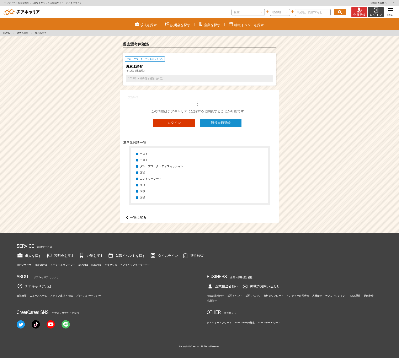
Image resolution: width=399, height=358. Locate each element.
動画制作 (369, 295)
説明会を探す (64, 255)
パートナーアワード (269, 322)
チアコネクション (335, 295)
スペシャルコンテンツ (62, 265)
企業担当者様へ (382, 2)
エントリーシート (150, 178)
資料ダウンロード (273, 295)
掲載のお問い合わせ (265, 286)
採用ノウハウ (252, 295)
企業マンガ (111, 265)
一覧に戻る (138, 217)
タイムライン (168, 255)
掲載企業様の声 (215, 295)
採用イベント (234, 295)
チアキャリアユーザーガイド (136, 265)
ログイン (174, 123)
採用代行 (212, 300)
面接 (142, 172)
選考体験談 (22, 33)
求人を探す (33, 255)
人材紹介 (317, 295)
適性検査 (197, 255)
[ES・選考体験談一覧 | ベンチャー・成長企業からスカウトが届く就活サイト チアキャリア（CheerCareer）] (21, 12)
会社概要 (22, 295)
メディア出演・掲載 (61, 295)
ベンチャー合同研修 (298, 295)
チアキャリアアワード (219, 322)
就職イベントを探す (130, 255)
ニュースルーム (38, 295)
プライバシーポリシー (88, 295)
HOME (6, 33)
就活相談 (83, 265)
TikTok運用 (354, 295)
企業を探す (94, 255)
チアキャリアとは (38, 286)
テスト (144, 153)
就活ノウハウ (24, 265)
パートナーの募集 (245, 322)
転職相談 (96, 265)
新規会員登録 (221, 123)
